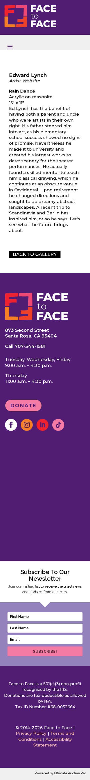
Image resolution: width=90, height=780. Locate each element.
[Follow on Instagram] (27, 425)
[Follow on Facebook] (11, 425)
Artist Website (24, 80)
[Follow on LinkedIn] (42, 425)
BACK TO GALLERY (35, 254)
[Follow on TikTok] (58, 425)
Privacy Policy (31, 733)
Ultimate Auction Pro (70, 773)
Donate (23, 405)
